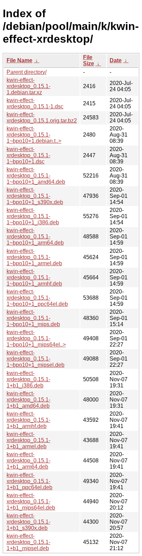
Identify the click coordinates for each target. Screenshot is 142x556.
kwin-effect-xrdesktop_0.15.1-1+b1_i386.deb (28, 379)
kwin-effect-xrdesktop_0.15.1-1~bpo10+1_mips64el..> (36, 338)
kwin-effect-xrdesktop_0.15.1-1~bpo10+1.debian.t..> (34, 135)
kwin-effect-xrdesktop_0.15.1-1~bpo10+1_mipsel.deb (35, 359)
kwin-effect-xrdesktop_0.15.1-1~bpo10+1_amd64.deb (36, 176)
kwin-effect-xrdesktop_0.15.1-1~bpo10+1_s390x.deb (35, 196)
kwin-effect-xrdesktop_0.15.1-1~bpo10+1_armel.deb (34, 257)
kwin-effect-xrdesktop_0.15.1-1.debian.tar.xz (28, 86)
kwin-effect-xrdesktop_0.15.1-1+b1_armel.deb (28, 440)
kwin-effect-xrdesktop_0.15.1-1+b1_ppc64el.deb (29, 481)
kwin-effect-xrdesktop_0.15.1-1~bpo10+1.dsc (28, 155)
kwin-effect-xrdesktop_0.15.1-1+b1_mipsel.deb (28, 542)
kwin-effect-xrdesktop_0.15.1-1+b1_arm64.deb (28, 460)
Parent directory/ (27, 72)
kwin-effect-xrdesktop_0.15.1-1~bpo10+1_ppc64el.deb (37, 298)
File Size (88, 60)
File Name (19, 60)
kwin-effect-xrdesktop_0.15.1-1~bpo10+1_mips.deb (33, 318)
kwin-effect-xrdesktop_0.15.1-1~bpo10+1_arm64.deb (35, 236)
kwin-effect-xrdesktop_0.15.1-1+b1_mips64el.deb (31, 501)
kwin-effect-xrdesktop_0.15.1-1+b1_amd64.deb (28, 400)
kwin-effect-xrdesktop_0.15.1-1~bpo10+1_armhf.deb (34, 277)
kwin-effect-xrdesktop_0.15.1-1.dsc (35, 103)
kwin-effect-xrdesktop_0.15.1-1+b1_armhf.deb (28, 420)
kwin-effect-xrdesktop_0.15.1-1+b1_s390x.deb (28, 522)
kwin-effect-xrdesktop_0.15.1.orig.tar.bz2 (42, 117)
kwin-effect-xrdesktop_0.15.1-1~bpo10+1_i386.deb (33, 216)
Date (116, 60)
